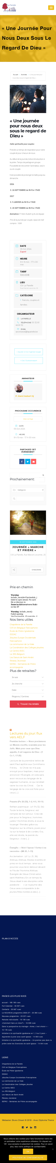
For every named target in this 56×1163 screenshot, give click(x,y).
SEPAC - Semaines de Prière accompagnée (19, 1101)
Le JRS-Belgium (17, 654)
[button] (28, 229)
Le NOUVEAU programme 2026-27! (16, 1013)
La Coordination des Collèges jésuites (27, 647)
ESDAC (13, 634)
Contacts (5, 1009)
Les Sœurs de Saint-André (22, 657)
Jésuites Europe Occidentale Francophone (19, 1078)
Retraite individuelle (10, 1020)
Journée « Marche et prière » (28, 548)
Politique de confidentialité (28, 1158)
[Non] (52, 1149)
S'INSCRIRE (36, 570)
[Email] (33, 461)
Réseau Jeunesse (18, 661)
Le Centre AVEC (17, 651)
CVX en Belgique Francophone (24, 628)
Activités (24, 75)
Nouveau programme (10, 1016)
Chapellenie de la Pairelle (21, 624)
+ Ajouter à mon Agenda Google (29, 352)
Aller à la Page (28, 419)
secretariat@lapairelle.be (27, 332)
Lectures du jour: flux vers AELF (26, 735)
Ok (28, 1151)
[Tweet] (27, 461)
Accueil (15, 75)
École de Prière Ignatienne (22, 631)
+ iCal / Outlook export (28, 360)
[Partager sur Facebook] (21, 461)
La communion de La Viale (22, 644)
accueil (5, 1003)
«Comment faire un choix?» (13, 1023)
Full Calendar (7, 1006)
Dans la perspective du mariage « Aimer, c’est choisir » (24, 1026)
